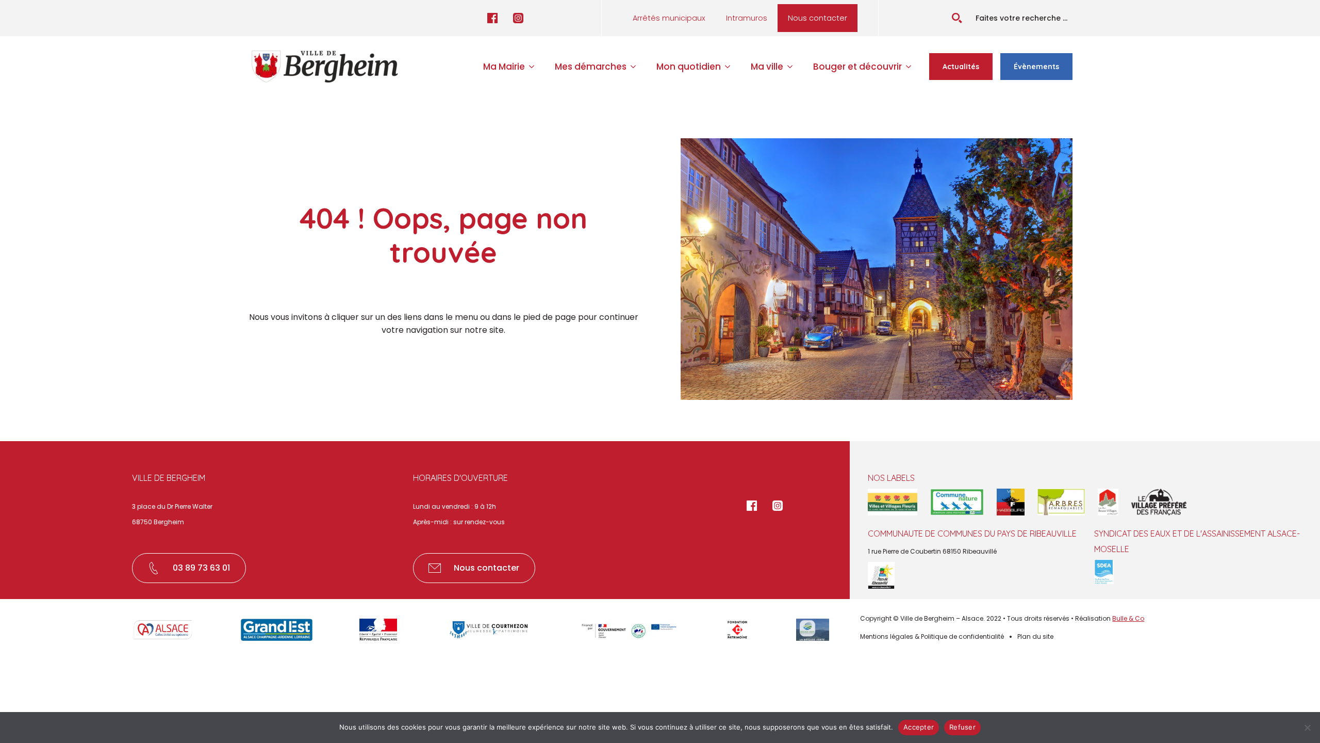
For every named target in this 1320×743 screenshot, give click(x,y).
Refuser (962, 727)
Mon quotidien (688, 66)
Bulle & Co (1128, 618)
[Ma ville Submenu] (793, 67)
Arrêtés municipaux (669, 18)
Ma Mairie (504, 66)
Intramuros (746, 18)
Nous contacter (817, 18)
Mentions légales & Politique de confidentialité (932, 636)
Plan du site (1035, 636)
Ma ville (767, 66)
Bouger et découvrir (857, 66)
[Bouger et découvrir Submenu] (911, 67)
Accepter (918, 727)
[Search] (957, 18)
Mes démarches (590, 66)
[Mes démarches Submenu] (636, 67)
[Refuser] (1307, 727)
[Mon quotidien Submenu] (730, 67)
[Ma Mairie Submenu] (534, 67)
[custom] (492, 18)
